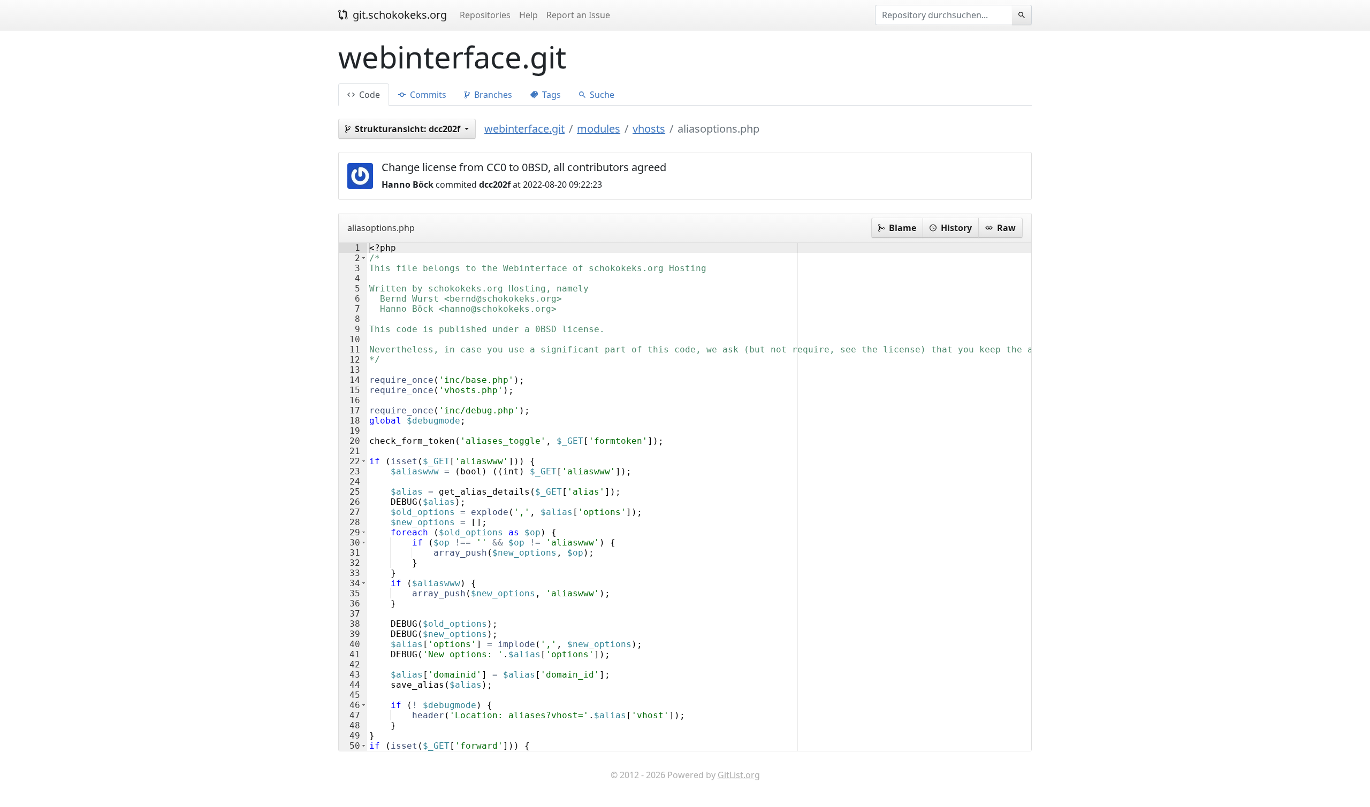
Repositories (485, 15)
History (955, 228)
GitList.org (739, 775)
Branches (492, 95)
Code (368, 95)
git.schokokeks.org (398, 14)
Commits (427, 95)
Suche (601, 95)
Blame (901, 228)
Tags (550, 95)
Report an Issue (578, 15)
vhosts (649, 128)
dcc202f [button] (408, 129)
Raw (1005, 228)
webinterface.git (524, 128)
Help (528, 15)
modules (598, 128)
